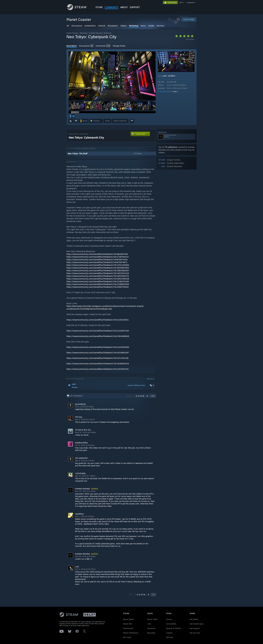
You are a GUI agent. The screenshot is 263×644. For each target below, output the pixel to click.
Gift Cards (127, 637)
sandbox (171, 76)
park (165, 76)
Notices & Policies (173, 628)
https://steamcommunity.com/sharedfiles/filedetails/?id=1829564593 (97, 268)
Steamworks (128, 628)
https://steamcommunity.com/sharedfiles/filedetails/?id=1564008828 (97, 336)
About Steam (128, 619)
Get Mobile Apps (197, 624)
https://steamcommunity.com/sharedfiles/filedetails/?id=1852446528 (97, 279)
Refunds (169, 637)
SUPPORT (135, 7)
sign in (181, 2)
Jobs (149, 624)
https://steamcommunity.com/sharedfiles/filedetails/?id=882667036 (97, 254)
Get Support (195, 628)
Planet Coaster (72, 33)
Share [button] (107, 121)
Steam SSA (127, 624)
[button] (77, 105)
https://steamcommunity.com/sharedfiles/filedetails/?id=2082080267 (97, 270)
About (124, 7)
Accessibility (171, 624)
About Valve (152, 619)
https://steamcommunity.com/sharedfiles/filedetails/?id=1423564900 (97, 347)
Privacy (169, 619)
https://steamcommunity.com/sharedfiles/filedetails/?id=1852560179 (97, 276)
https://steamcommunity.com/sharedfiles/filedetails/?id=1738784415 (97, 257)
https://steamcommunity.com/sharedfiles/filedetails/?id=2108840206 (97, 284)
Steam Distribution (130, 633)
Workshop (83, 33)
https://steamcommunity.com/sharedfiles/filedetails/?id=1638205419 (97, 363)
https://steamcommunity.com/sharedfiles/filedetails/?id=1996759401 (97, 287)
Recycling (151, 633)
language (190, 2)
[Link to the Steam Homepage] (77, 9)
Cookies (169, 633)
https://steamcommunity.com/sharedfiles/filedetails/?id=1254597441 (97, 369)
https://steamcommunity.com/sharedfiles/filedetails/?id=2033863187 (97, 352)
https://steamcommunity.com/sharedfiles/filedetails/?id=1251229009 (97, 265)
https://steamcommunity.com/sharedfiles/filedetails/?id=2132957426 (97, 331)
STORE (99, 7)
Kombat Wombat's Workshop (100, 33)
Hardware (151, 628)
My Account (195, 633)
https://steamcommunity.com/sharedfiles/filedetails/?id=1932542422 (97, 273)
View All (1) (151, 379)
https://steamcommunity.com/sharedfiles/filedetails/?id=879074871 (96, 262)
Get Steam (194, 619)
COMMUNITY (111, 7)
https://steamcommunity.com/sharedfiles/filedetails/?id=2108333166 (97, 281)
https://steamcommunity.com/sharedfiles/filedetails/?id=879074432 (97, 259)
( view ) (175, 91)
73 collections (171, 147)
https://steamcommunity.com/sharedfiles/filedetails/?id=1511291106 (97, 358)
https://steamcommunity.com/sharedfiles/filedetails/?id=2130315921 (97, 320)
